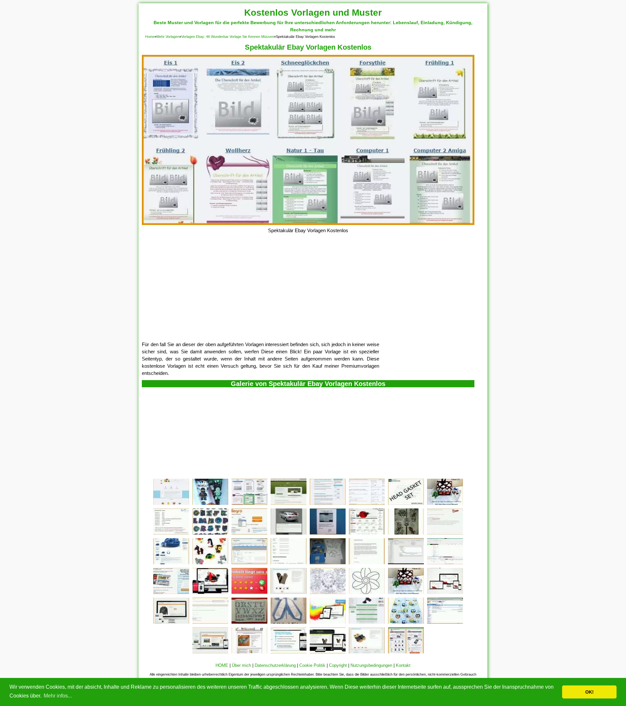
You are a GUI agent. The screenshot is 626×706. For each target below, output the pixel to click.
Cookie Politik (312, 665)
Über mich (241, 665)
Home (150, 37)
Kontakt (403, 665)
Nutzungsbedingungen (371, 665)
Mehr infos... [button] (58, 695)
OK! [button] (589, 692)
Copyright (338, 665)
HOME (222, 665)
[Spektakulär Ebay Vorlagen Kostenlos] (308, 223)
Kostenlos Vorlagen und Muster (313, 13)
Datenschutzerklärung (275, 665)
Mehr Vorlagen (167, 37)
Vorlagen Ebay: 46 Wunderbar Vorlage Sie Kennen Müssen (227, 37)
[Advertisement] (308, 292)
